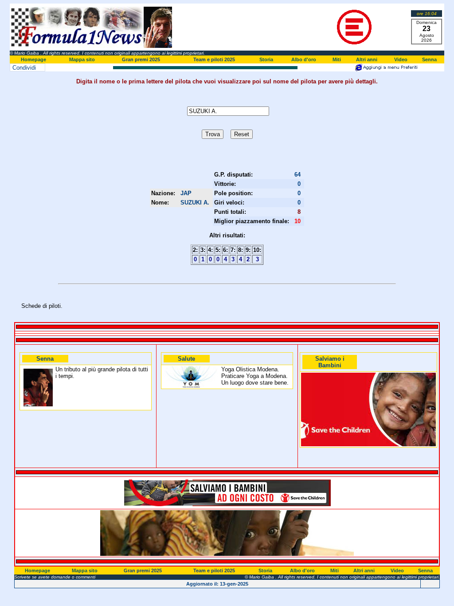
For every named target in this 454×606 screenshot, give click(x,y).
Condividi (24, 67)
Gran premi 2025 (141, 59)
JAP (186, 193)
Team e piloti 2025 (214, 59)
